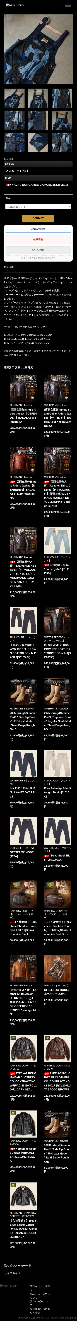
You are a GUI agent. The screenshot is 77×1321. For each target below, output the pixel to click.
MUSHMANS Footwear (22, 708)
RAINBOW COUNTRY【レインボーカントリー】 (21, 914)
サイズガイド (12, 1273)
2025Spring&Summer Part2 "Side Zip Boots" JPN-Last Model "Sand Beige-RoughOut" (57, 1153)
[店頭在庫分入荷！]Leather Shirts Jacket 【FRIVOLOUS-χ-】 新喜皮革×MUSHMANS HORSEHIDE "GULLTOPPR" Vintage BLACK (57, 493)
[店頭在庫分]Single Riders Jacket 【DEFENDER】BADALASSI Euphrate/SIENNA (23, 489)
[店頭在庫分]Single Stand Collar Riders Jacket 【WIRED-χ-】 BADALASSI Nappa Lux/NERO (57, 417)
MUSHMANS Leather (21, 405)
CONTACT (38, 218)
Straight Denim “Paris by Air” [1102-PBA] (56, 569)
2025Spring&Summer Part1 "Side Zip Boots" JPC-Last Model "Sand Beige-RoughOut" (23, 721)
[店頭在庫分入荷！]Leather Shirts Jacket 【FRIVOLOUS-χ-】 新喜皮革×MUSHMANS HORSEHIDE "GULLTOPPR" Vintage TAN (23, 1002)
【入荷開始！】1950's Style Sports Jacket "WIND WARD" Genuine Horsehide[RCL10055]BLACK (23, 1228)
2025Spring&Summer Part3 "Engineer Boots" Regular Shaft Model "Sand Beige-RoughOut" (57, 721)
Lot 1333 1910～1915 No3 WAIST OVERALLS (23, 792)
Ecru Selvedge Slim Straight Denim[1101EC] (57, 792)
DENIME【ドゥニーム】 (22, 848)
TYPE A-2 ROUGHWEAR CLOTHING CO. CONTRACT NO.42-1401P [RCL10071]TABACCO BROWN (57, 1081)
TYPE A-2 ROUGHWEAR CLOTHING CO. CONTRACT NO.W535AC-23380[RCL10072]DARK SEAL (23, 1081)
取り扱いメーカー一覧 (17, 1265)
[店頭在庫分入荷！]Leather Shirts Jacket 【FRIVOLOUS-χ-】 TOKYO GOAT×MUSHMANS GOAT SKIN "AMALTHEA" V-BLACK (23, 574)
